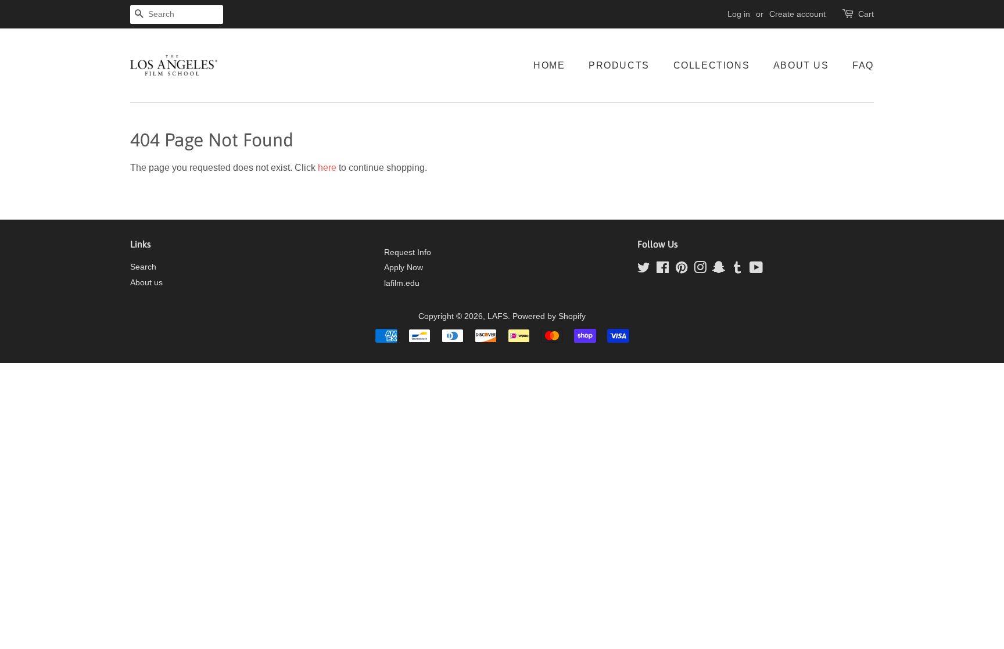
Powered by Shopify (549, 316)
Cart (866, 14)
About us (146, 282)
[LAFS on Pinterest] (681, 270)
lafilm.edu (401, 283)
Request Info (407, 252)
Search (143, 267)
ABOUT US (801, 65)
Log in (738, 14)
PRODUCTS (619, 65)
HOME (549, 65)
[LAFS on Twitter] (643, 270)
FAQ (863, 65)
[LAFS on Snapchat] (718, 270)
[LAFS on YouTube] (756, 270)
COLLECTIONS (711, 65)
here (327, 168)
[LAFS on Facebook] (662, 270)
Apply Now (403, 267)
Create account (797, 14)
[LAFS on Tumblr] (737, 270)
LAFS (497, 316)
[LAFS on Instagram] (700, 270)
